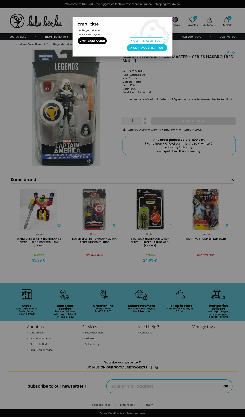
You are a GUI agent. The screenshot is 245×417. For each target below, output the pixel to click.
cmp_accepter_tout (148, 48)
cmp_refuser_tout (147, 41)
